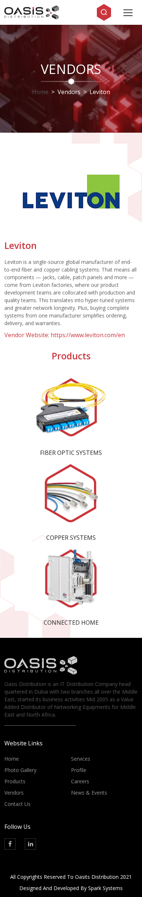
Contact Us (17, 803)
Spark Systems (105, 888)
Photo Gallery (20, 770)
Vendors (14, 792)
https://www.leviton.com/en (88, 335)
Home (40, 92)
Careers (80, 781)
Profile (78, 770)
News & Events (89, 792)
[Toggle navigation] (128, 12)
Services (80, 758)
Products (14, 781)
